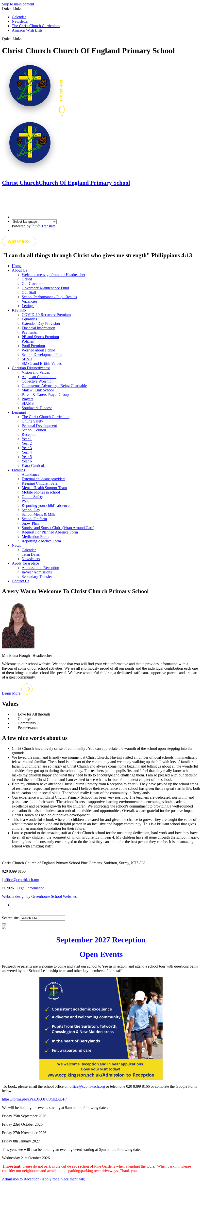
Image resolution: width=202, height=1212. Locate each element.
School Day (31, 510)
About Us (19, 270)
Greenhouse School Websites (54, 896)
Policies (28, 341)
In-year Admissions (37, 572)
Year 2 (27, 443)
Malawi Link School (38, 390)
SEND (27, 359)
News (16, 545)
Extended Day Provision (41, 323)
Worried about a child (38, 350)
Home (16, 266)
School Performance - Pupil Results (49, 297)
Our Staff (29, 292)
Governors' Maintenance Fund (45, 288)
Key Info (19, 310)
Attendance (30, 474)
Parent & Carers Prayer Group (45, 394)
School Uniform (34, 519)
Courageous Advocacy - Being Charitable (54, 386)
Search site (10, 918)
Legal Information (31, 888)
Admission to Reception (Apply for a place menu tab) (43, 1179)
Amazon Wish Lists (27, 30)
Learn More (11, 693)
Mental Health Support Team (44, 488)
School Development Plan (42, 354)
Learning (19, 412)
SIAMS (28, 403)
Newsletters (31, 559)
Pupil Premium (33, 346)
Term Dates (31, 554)
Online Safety (32, 421)
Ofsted (27, 279)
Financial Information (38, 328)
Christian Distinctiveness (31, 368)
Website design (13, 896)
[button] (23, 38)
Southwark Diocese (37, 408)
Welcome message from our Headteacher (53, 275)
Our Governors (33, 283)
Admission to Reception (40, 568)
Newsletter (20, 21)
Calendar (19, 17)
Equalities (29, 319)
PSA (25, 501)
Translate (48, 226)
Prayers (27, 399)
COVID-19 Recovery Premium (46, 314)
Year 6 (27, 461)
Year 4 (27, 452)
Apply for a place (25, 563)
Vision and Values (36, 372)
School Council (34, 430)
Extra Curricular (34, 465)
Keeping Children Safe (39, 483)
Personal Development (39, 425)
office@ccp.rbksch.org (21, 880)
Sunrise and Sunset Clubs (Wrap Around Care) (58, 528)
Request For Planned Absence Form (50, 532)
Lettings (28, 306)
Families (18, 470)
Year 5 (27, 457)
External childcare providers (43, 479)
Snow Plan (30, 523)
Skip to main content (18, 4)
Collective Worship (36, 381)
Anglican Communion (39, 377)
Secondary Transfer (37, 576)
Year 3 (27, 448)
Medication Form (35, 536)
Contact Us (20, 581)
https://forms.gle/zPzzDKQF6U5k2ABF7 (34, 1099)
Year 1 (27, 439)
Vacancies (29, 301)
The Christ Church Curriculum (36, 26)
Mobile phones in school (41, 492)
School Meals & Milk (38, 514)
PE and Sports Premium (40, 337)
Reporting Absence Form (41, 541)
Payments (29, 332)
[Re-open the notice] (4, 924)
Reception (29, 434)
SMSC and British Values (42, 363)
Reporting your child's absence (45, 505)
